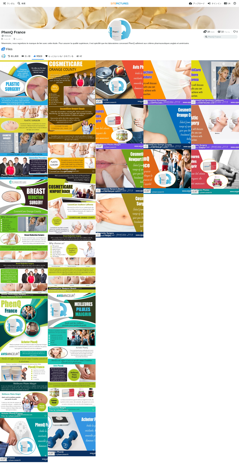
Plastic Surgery (8, 175)
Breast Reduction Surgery (13, 294)
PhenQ (148, 189)
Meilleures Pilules (201, 190)
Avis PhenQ (102, 100)
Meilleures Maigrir (57, 408)
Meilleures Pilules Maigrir (109, 145)
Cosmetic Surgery (105, 233)
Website (7, 36)
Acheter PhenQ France (12, 413)
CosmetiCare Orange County (62, 169)
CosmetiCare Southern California (208, 100)
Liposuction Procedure (156, 100)
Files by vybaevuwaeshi (106, 102)
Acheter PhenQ (56, 452)
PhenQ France (13, 32)
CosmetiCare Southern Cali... (204, 103)
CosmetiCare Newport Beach (62, 288)
